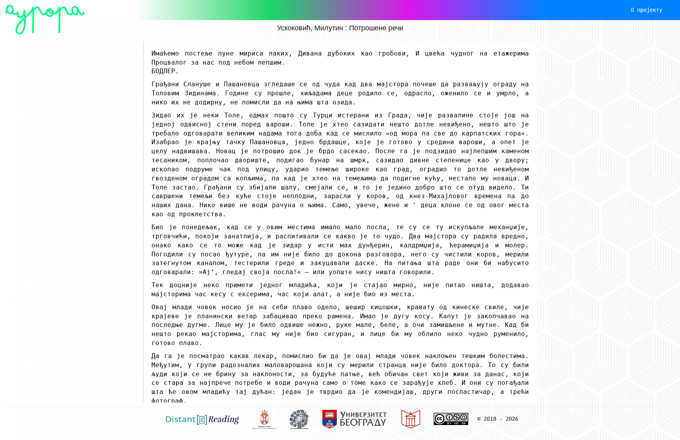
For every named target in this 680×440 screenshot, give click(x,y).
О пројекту (646, 10)
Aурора (44, 10)
